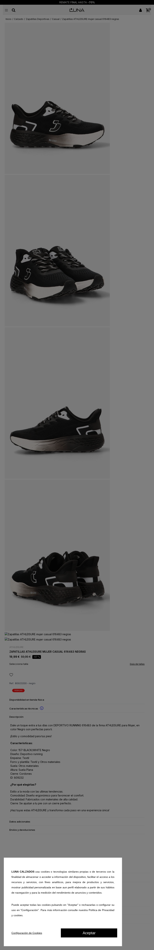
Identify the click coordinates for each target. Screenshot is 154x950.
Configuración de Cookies (26, 932)
